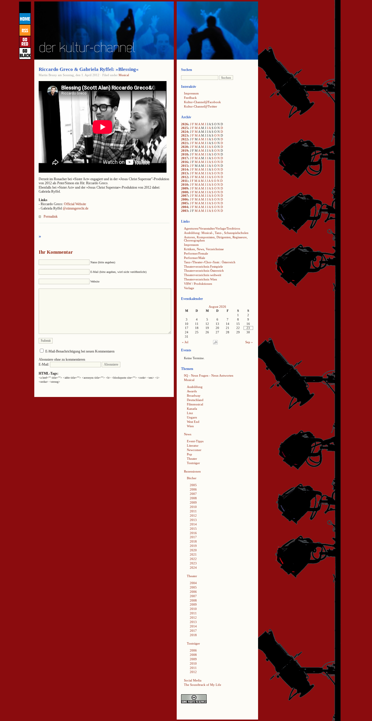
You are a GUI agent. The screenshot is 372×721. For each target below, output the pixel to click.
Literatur (192, 445)
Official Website (75, 204)
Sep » (249, 342)
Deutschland (195, 400)
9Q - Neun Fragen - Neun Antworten (208, 375)
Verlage (189, 288)
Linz (190, 413)
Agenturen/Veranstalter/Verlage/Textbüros (212, 228)
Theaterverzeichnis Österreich (204, 270)
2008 (184, 192)
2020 (184, 147)
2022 (184, 139)
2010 (184, 184)
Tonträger (193, 463)
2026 (184, 124)
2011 (184, 181)
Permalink (51, 216)
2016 (184, 162)
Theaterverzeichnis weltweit (202, 275)
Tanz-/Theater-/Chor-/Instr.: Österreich (209, 262)
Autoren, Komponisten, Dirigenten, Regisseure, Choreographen (216, 238)
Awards (192, 391)
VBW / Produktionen (198, 283)
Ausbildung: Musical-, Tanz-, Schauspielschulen (216, 233)
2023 (184, 135)
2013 (184, 173)
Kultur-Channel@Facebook (202, 102)
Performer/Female (196, 253)
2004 (184, 207)
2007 (184, 195)
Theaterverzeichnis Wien (200, 279)
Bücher (191, 478)
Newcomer (194, 450)
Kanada (192, 408)
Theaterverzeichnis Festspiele (203, 266)
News (187, 434)
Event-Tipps (195, 441)
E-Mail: (44, 364)
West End (193, 421)
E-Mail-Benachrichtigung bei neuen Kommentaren (80, 351)
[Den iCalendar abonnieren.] (215, 343)
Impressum (191, 93)
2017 (184, 158)
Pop (189, 454)
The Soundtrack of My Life (202, 684)
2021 (184, 143)
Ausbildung (195, 387)
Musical (124, 75)
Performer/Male (194, 258)
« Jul (185, 342)
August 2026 (217, 306)
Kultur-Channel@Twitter (200, 106)
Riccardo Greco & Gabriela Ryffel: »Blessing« (89, 69)
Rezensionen (192, 471)
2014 (184, 169)
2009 (184, 188)
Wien (190, 426)
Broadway (194, 395)
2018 (184, 154)
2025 (184, 128)
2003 (184, 210)
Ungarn (192, 417)
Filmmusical (195, 404)
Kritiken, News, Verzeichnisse (204, 249)
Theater (192, 458)
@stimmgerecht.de (75, 208)
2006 (184, 199)
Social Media (192, 680)
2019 (184, 150)
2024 (184, 131)
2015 (184, 165)
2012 (184, 177)
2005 (184, 203)
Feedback (190, 97)
